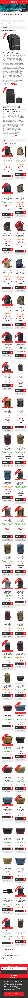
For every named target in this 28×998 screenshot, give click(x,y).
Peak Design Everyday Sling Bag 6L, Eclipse (20, 840)
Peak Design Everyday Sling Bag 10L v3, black (20, 686)
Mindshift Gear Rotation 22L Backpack (7, 376)
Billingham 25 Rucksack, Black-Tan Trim (7, 160)
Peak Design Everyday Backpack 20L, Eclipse (7, 448)
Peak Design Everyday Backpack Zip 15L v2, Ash (7, 592)
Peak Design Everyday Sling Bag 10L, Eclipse (7, 717)
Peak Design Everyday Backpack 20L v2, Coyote (7, 411)
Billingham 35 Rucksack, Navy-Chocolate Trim (8, 309)
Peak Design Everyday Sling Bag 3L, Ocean (7, 809)
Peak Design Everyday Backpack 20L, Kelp (20, 448)
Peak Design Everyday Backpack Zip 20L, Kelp (7, 686)
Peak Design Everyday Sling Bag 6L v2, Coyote (20, 809)
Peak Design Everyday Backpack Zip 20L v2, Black (7, 655)
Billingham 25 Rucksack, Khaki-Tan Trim (20, 160)
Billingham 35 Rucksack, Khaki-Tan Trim (7, 272)
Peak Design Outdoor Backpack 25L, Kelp (20, 932)
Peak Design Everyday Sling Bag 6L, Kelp (7, 870)
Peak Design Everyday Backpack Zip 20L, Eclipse (20, 655)
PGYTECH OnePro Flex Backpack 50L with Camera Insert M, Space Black (14, 109)
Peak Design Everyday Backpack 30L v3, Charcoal (7, 520)
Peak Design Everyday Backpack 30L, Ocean (20, 557)
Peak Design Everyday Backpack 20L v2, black (20, 376)
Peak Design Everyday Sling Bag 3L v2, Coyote (7, 749)
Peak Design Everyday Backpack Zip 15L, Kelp (20, 624)
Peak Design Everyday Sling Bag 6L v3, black (7, 840)
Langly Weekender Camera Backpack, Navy (20, 346)
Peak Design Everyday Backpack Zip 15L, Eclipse (7, 624)
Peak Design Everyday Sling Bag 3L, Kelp (20, 779)
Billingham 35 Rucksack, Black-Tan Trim (7, 235)
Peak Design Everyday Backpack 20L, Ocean (7, 483)
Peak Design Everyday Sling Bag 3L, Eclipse (7, 779)
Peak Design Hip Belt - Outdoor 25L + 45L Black (7, 900)
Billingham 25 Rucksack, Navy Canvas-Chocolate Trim (7, 197)
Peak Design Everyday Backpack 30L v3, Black (20, 483)
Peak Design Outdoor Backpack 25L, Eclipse (7, 932)
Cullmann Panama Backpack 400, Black (7, 345)
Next (15, 143)
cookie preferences (9, 989)
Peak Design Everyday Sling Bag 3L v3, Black (20, 749)
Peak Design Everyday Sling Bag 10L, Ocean (20, 717)
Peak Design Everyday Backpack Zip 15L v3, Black (20, 592)
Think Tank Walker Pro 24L (13, 53)
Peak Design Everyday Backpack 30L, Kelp (7, 557)
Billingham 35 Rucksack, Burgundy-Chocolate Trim (20, 235)
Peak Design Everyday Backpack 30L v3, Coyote (20, 520)
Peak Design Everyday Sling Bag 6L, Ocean (20, 870)
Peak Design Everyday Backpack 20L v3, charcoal (20, 411)
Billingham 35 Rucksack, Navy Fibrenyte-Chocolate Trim (20, 272)
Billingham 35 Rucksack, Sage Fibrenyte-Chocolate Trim (20, 309)
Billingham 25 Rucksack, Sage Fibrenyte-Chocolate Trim (20, 197)
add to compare (7, 179)
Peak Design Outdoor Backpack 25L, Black (20, 900)
